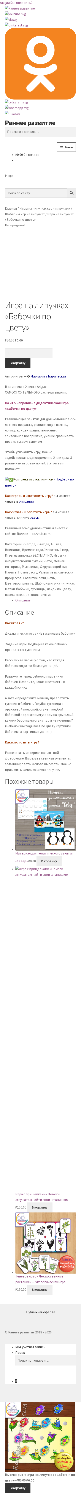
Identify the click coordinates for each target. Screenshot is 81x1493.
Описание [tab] (22, 600)
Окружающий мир (54, 566)
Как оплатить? (21, 2)
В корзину (17, 363)
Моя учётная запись (30, 1347)
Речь (51, 578)
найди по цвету (59, 589)
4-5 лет (56, 544)
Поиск (20, 1352)
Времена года (32, 549)
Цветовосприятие (19, 583)
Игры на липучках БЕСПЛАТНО (28, 555)
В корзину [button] (49, 861)
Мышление (30, 566)
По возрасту (27, 572)
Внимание (13, 549)
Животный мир (56, 549)
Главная (11, 208)
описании (26, 501)
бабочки (22, 589)
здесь (34, 517)
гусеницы (38, 589)
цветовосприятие (37, 594)
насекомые (13, 594)
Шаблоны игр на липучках (25, 214)
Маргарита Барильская (48, 376)
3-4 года (43, 544)
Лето (48, 561)
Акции (5, 2)
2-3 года (29, 544)
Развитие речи (34, 578)
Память (11, 572)
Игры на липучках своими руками (44, 208)
